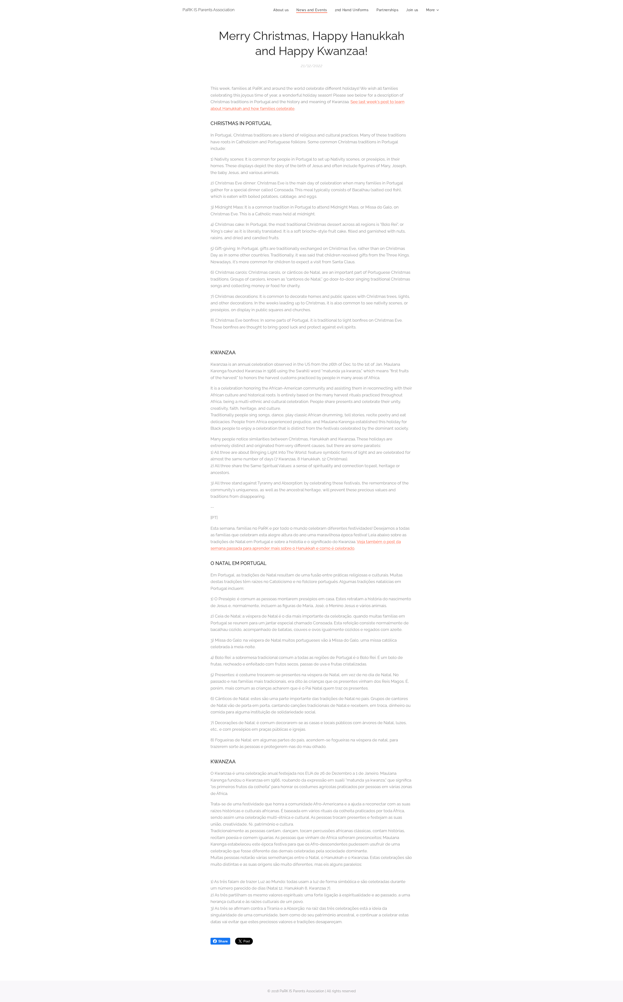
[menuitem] (282, 10)
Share (223, 941)
